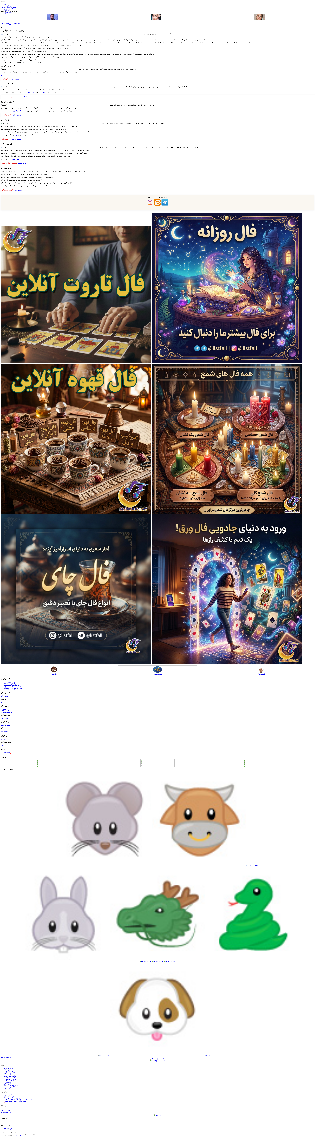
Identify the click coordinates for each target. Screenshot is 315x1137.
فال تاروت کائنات (8, 1071)
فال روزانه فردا (8, 1128)
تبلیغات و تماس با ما (9, 13)
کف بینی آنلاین (15, 159)
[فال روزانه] (227, 362)
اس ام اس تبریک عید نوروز (11, 689)
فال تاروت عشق (8, 1083)
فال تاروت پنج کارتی (9, 1077)
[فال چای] (76, 664)
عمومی (3, 675)
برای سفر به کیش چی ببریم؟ (12, 1098)
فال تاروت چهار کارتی (10, 1076)
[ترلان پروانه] (156, 20)
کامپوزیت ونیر (8, 1095)
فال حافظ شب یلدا (6, 1112)
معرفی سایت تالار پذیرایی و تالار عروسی (15, 1101)
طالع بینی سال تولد (6, 1057)
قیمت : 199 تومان (157, 1060)
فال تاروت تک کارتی (9, 1073)
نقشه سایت (19, 1135)
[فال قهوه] (76, 513)
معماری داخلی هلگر (9, 1096)
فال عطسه (7, 1121)
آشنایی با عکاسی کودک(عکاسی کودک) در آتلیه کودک (18, 1099)
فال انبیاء (3, 702)
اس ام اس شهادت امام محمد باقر (13, 688)
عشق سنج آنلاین (5, 745)
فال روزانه (7, 9)
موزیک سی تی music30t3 (11, 23)
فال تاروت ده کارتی (9, 1082)
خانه (5, 4)
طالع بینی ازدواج (17, 111)
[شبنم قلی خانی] (259, 20)
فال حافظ (42, 92)
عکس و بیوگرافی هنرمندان (11, 1129)
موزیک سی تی (8, 7)
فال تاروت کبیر (8, 1069)
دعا (1, 733)
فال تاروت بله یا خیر (9, 1087)
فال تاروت (17, 135)
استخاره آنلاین (4, 696)
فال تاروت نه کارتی (9, 1080)
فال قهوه (3, 709)
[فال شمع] (227, 513)
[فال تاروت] (76, 362)
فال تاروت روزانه (8, 1068)
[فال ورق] (227, 664)
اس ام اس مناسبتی (9, 12)
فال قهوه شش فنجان (6, 712)
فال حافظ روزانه (29, 92)
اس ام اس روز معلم (9, 683)
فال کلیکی (3, 739)
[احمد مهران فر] (52, 20)
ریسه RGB (7, 752)
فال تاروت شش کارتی (10, 1079)
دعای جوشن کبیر (5, 731)
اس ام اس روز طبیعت (10, 682)
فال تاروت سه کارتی (9, 1074)
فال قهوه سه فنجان (6, 710)
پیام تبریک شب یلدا (6, 1113)
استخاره (3, 75)
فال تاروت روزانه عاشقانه (11, 1085)
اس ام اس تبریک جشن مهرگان (12, 686)
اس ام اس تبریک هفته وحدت (11, 685)
